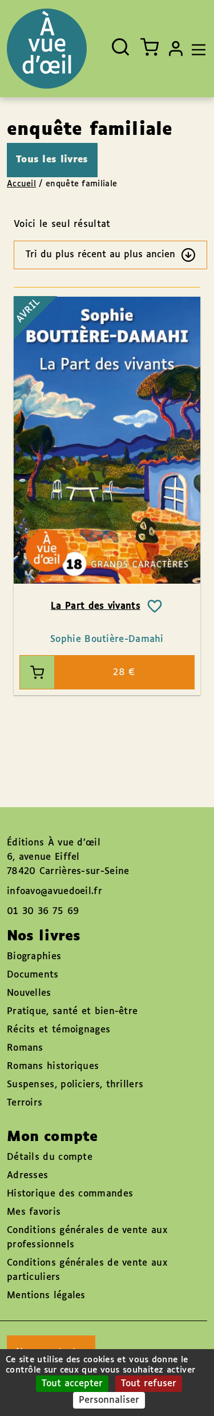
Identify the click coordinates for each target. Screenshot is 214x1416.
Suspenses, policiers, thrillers (75, 1085)
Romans (25, 1048)
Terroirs (24, 1103)
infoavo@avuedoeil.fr (54, 891)
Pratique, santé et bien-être (72, 1011)
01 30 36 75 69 (43, 911)
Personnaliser (109, 1400)
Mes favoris (33, 1212)
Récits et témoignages (58, 1030)
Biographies (34, 957)
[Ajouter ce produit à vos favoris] (154, 606)
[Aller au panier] (149, 47)
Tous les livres (52, 160)
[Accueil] (47, 49)
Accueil (21, 184)
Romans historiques (53, 1066)
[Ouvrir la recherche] (120, 46)
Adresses (27, 1175)
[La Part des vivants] (107, 440)
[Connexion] (175, 48)
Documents (33, 975)
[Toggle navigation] (195, 48)
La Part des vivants (95, 606)
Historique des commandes (70, 1194)
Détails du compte (49, 1157)
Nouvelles (29, 993)
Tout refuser (148, 1384)
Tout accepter (72, 1384)
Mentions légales (46, 1296)
